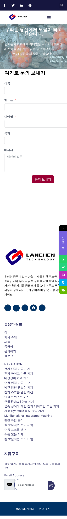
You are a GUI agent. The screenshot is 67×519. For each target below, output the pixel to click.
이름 (7, 83)
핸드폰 (9, 100)
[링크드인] (24, 307)
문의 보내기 (43, 179)
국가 (7, 133)
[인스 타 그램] (42, 307)
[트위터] (16, 308)
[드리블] (33, 307)
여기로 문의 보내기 (24, 73)
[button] (61, 5)
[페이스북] (7, 307)
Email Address (14, 475)
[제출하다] (51, 485)
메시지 (8, 150)
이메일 (8, 116)
